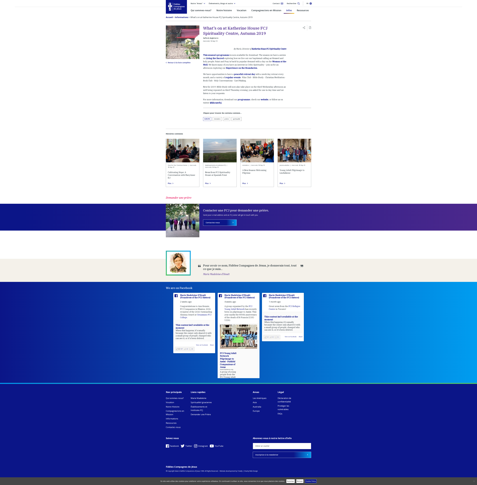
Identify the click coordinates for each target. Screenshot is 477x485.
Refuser (300, 481)
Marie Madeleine (198, 398)
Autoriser (290, 481)
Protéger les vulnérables (283, 407)
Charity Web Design (251, 471)
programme (244, 99)
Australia (257, 406)
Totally (240, 471)
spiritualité (236, 119)
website (264, 99)
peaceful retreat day (244, 74)
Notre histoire (224, 10)
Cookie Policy (311, 481)
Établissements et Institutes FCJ (199, 408)
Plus (169, 183)
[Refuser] (474, 481)
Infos (289, 10)
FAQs (280, 413)
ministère (217, 119)
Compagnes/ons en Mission (266, 10)
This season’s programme (216, 55)
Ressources (303, 10)
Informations (172, 418)
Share (212, 345)
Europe (207, 119)
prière (226, 119)
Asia (255, 402)
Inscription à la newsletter (266, 455)
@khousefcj (215, 102)
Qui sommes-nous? (201, 10)
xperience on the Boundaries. (242, 68)
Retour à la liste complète (179, 62)
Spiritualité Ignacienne (201, 402)
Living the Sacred (215, 58)
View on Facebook (202, 345)
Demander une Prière (201, 414)
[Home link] (176, 7)
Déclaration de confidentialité (284, 400)
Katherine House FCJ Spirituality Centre (269, 49)
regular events (232, 77)
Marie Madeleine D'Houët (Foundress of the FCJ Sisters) (195, 296)
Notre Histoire (172, 406)
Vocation (241, 10)
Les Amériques (259, 398)
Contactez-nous (213, 222)
